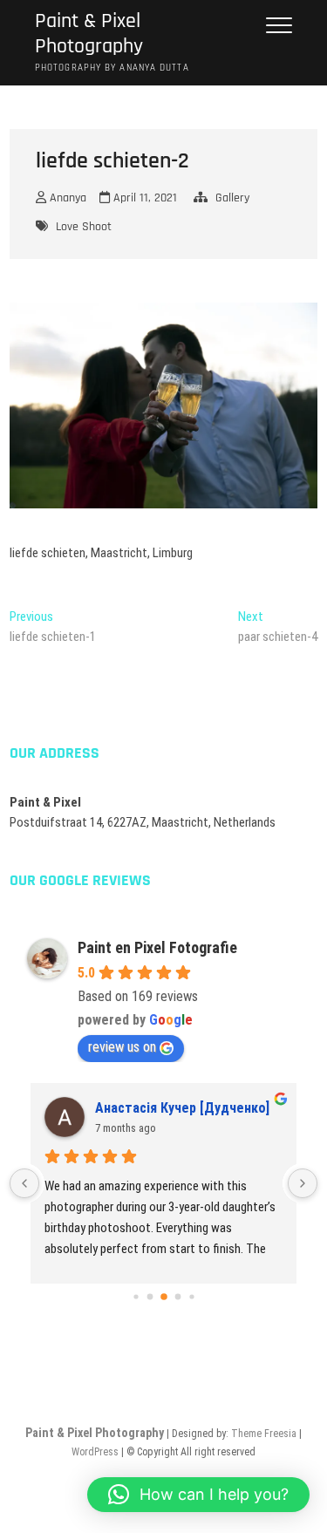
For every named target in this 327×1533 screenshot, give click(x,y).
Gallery (232, 198)
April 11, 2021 (143, 198)
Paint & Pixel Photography (89, 34)
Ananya (66, 198)
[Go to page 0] (135, 1297)
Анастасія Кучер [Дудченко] (182, 1108)
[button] (198, 1494)
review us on (122, 1047)
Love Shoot (84, 227)
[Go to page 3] (177, 1297)
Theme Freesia (263, 1433)
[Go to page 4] (191, 1297)
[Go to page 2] (163, 1296)
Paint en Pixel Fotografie (157, 947)
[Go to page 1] (149, 1297)
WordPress (95, 1452)
